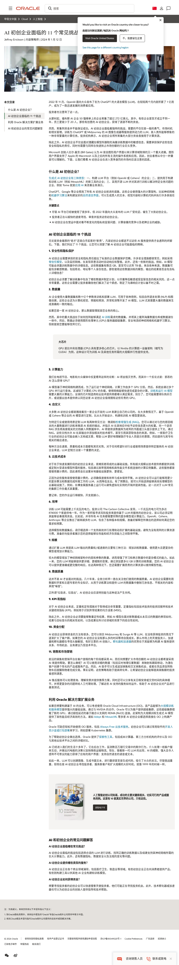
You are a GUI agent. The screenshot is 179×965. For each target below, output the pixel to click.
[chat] (119, 958)
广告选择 (150, 938)
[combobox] (89, 8)
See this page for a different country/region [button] (105, 47)
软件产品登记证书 (55, 938)
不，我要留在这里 (132, 38)
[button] (10, 8)
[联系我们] (168, 8)
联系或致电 (159, 958)
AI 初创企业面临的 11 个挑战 (24, 116)
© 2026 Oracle (11, 938)
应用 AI (79, 185)
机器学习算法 (59, 195)
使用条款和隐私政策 (34, 938)
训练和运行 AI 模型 (161, 390)
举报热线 (24, 944)
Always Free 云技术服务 (114, 726)
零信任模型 (55, 262)
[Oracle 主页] (28, 8)
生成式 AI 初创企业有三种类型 (66, 178)
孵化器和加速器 (122, 641)
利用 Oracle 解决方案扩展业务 (25, 122)
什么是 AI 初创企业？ (20, 109)
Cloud (25, 19)
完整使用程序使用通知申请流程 (82, 938)
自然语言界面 (91, 195)
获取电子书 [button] (100, 807)
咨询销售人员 (134, 958)
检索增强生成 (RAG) (127, 422)
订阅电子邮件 (10, 944)
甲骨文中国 (10, 19)
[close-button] (170, 958)
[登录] (161, 8)
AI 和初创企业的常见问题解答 (25, 128)
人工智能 (38, 19)
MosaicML (111, 716)
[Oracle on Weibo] (15, 955)
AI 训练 (106, 317)
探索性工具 (105, 737)
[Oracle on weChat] (6, 955)
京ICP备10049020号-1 (110, 938)
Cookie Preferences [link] (133, 938)
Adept (97, 716)
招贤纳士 (162, 938)
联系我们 (36, 944)
